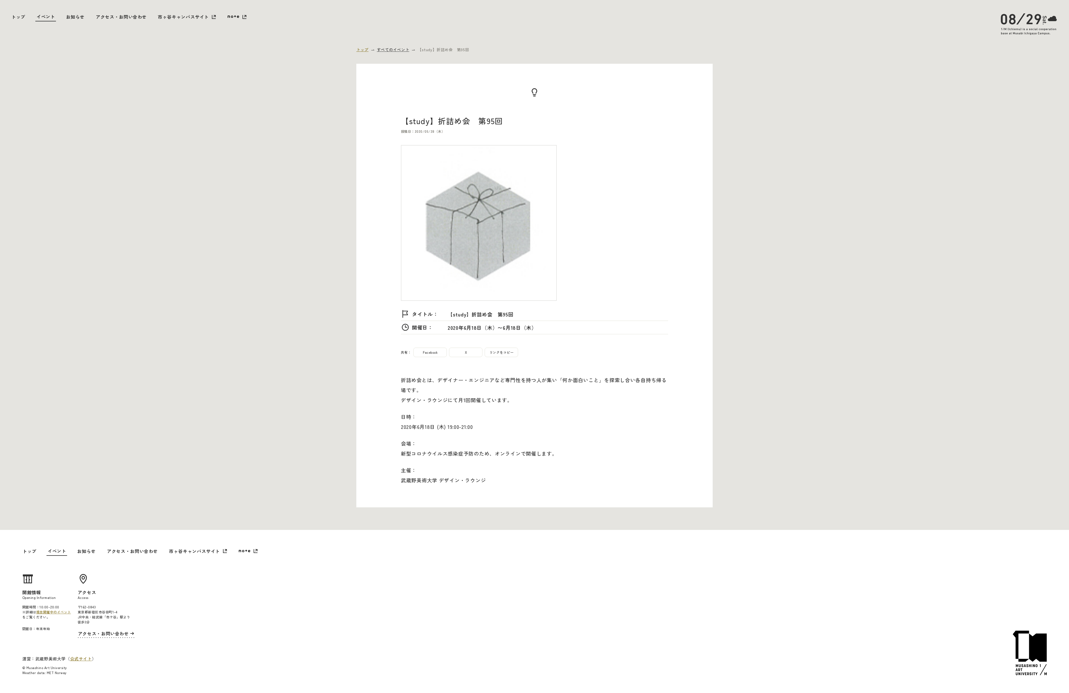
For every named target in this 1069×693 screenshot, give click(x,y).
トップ (18, 16)
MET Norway (57, 672)
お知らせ (75, 16)
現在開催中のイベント (53, 612)
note (237, 17)
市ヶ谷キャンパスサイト (183, 16)
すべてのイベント (393, 49)
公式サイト (81, 659)
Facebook (430, 352)
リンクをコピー (501, 352)
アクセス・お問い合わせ (121, 16)
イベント (45, 16)
